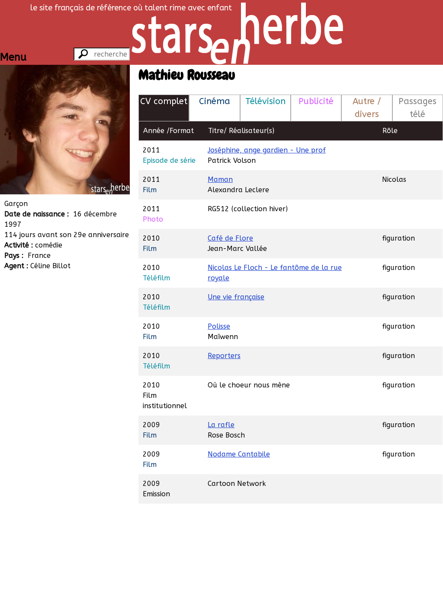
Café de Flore (230, 238)
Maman (220, 179)
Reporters (224, 356)
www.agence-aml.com (67, 328)
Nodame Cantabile (239, 454)
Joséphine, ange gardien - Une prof (267, 150)
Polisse (219, 326)
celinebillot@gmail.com (69, 338)
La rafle (221, 425)
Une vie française (236, 297)
